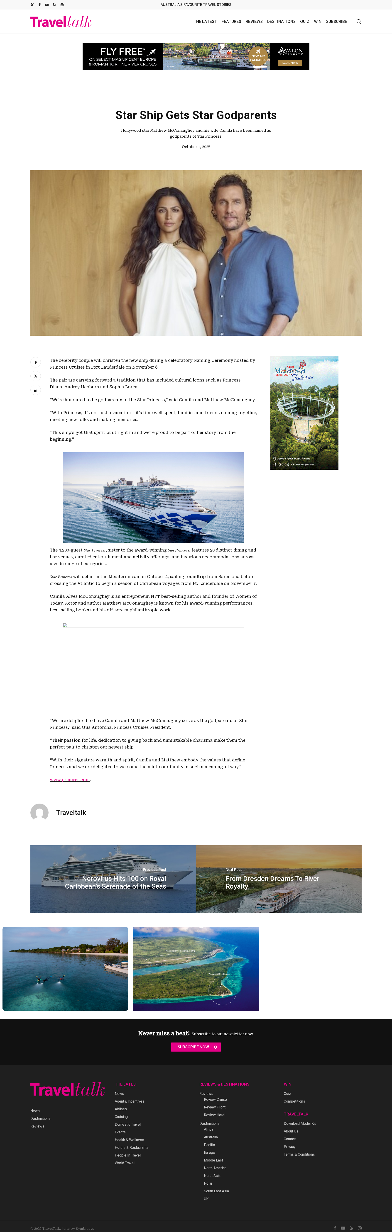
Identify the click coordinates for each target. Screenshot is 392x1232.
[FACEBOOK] (40, 4)
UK (206, 1199)
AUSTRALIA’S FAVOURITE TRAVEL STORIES (196, 4)
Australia (211, 1137)
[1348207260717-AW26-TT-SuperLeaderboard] (195, 56)
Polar (208, 1183)
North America (215, 1168)
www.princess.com (70, 779)
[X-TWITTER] (32, 4)
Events (120, 1132)
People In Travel (128, 1155)
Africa (208, 1129)
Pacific (209, 1145)
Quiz (287, 1093)
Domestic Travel (128, 1124)
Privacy (290, 1147)
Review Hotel (214, 1115)
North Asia (212, 1176)
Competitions (294, 1101)
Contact (290, 1139)
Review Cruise (215, 1099)
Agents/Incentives (129, 1101)
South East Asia (216, 1191)
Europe (209, 1152)
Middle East (213, 1160)
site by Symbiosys (79, 1228)
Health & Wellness (129, 1140)
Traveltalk (71, 812)
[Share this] (35, 362)
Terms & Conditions (299, 1154)
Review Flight (214, 1107)
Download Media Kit (300, 1123)
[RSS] (54, 4)
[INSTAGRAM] (62, 4)
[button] (196, 1047)
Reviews (37, 1126)
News (35, 1111)
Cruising (121, 1117)
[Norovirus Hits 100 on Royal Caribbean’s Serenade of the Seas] (113, 879)
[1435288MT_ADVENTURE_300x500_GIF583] (304, 472)
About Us (291, 1131)
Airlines (121, 1109)
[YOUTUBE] (47, 4)
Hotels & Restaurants (132, 1147)
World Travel (125, 1163)
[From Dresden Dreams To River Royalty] (279, 879)
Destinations (40, 1118)
